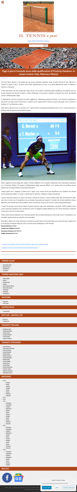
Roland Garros (7, 266)
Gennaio (8, 395)
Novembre (9, 405)
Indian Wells (6, 278)
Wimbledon (6, 268)
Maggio (8, 388)
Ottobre (8, 406)
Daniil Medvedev (7, 357)
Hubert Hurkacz (7, 355)
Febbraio (8, 393)
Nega (57, 487)
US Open (5, 270)
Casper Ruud (6, 365)
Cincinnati (5, 289)
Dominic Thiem (7, 368)
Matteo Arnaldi (7, 329)
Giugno (8, 386)
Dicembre (8, 403)
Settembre (8, 408)
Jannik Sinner (6, 336)
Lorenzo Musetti (7, 334)
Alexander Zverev (7, 372)
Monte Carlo (6, 282)
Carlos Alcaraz (7, 346)
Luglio (7, 384)
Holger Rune (6, 363)
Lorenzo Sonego (7, 338)
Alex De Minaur (7, 350)
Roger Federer (6, 354)
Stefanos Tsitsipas (7, 370)
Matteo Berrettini (7, 331)
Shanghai (5, 291)
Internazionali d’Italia (8, 286)
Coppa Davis (6, 311)
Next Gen (5, 301)
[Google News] (18, 482)
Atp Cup (5, 319)
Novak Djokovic (7, 352)
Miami (4, 280)
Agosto (8, 382)
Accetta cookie (46, 487)
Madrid (5, 284)
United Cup (6, 321)
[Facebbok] (7, 482)
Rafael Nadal (6, 359)
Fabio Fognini (6, 332)
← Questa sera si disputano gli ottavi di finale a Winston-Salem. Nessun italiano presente (24, 244)
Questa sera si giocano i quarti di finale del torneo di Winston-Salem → (19, 247)
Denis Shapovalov (7, 367)
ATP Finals (6, 303)
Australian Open (7, 264)
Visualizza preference (68, 487)
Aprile (7, 390)
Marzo (7, 391)
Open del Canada (7, 287)
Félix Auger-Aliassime (8, 348)
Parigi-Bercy (6, 293)
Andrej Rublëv (6, 361)
